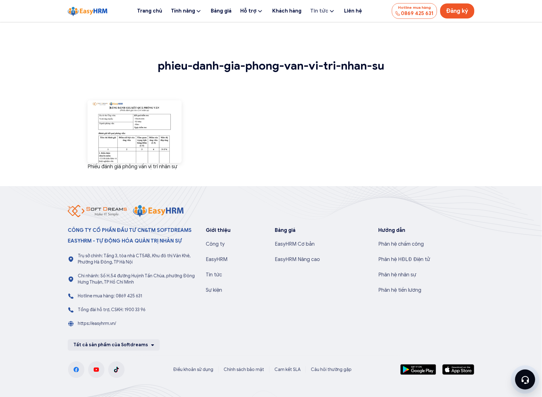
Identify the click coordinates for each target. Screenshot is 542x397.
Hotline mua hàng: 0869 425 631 (110, 296)
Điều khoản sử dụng (193, 369)
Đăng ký (457, 11)
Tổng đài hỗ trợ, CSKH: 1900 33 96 (112, 309)
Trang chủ (149, 11)
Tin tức (319, 11)
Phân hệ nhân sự (397, 275)
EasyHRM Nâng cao (297, 259)
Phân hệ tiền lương (399, 290)
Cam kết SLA (287, 369)
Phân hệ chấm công (401, 244)
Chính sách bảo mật (244, 369)
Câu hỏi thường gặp (331, 369)
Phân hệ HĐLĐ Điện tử (404, 259)
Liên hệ (353, 11)
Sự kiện (214, 290)
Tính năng (183, 11)
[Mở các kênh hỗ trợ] (525, 379)
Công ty (215, 244)
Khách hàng (286, 11)
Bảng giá (221, 11)
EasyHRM (216, 259)
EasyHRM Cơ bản (295, 244)
